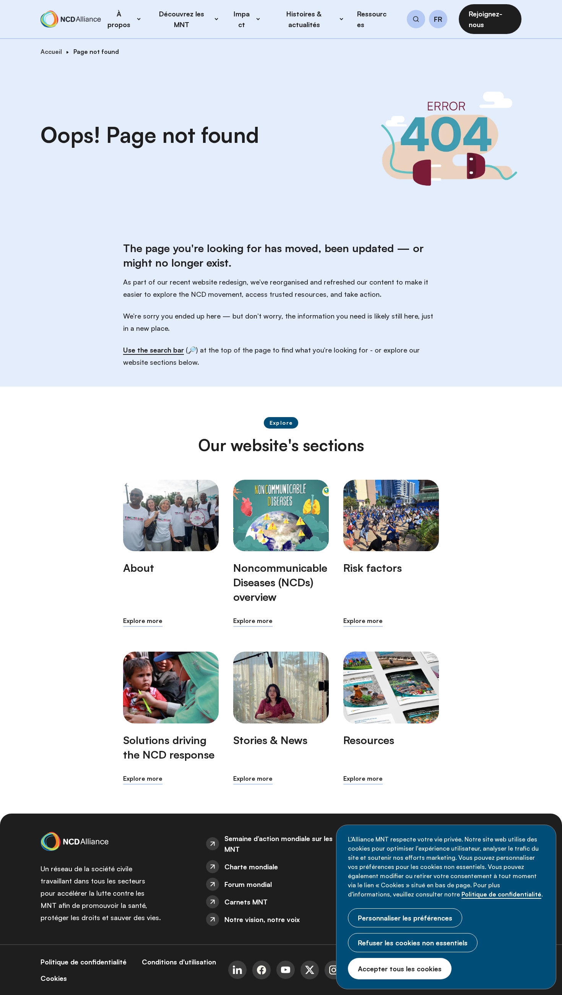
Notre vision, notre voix (262, 919)
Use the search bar (153, 350)
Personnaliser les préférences (405, 918)
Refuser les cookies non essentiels (413, 942)
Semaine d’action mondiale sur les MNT (278, 843)
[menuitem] (281, 844)
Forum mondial (248, 884)
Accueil (51, 51)
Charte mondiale (251, 866)
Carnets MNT (246, 902)
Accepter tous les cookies (400, 968)
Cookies (54, 978)
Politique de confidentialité (501, 894)
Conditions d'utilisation (179, 962)
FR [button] (438, 19)
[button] (416, 20)
